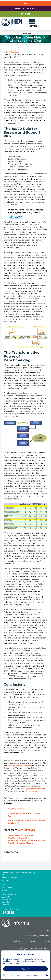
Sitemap (5, 905)
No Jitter (5, 880)
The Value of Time (17, 809)
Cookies (16, 941)
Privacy (32, 941)
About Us (5, 897)
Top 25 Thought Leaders (20, 765)
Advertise (5, 902)
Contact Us (6, 900)
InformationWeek (9, 878)
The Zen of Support (17, 838)
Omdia (4, 890)
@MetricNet (34, 791)
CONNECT (25, 14)
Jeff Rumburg (12, 52)
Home (47, 930)
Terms (47, 941)
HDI (3, 875)
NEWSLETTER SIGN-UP (25, 9)
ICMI (3, 885)
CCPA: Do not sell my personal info (35, 936)
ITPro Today (6, 887)
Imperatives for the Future (20, 835)
